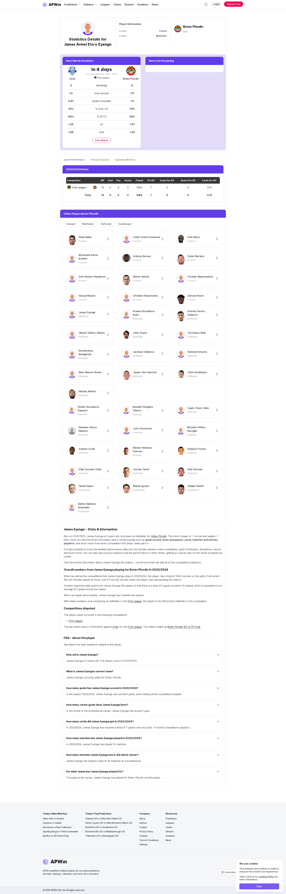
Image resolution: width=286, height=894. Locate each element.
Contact (143, 827)
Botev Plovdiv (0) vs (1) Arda (183, 626)
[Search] (206, 4)
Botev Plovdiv (159, 536)
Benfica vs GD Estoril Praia (56, 836)
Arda (115, 626)
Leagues (105, 4)
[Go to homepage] (52, 4)
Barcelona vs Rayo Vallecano (57, 827)
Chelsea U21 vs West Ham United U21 (103, 818)
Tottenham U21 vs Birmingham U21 (101, 836)
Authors (143, 823)
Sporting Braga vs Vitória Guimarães (60, 831)
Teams (117, 4)
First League (103, 77)
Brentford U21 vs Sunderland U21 (101, 827)
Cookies (143, 836)
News (155, 4)
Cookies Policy (266, 876)
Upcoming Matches (125, 159)
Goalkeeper (125, 224)
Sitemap (143, 844)
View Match (101, 140)
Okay (259, 886)
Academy (142, 4)
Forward (70, 224)
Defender (106, 224)
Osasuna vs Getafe (52, 823)
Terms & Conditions (148, 840)
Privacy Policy (146, 831)
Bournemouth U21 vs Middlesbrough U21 (105, 831)
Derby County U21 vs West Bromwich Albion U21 (108, 823)
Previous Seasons (100, 159)
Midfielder (88, 224)
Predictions (70, 4)
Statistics (89, 4)
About (142, 818)
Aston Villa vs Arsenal (53, 818)
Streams (129, 4)
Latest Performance (74, 159)
